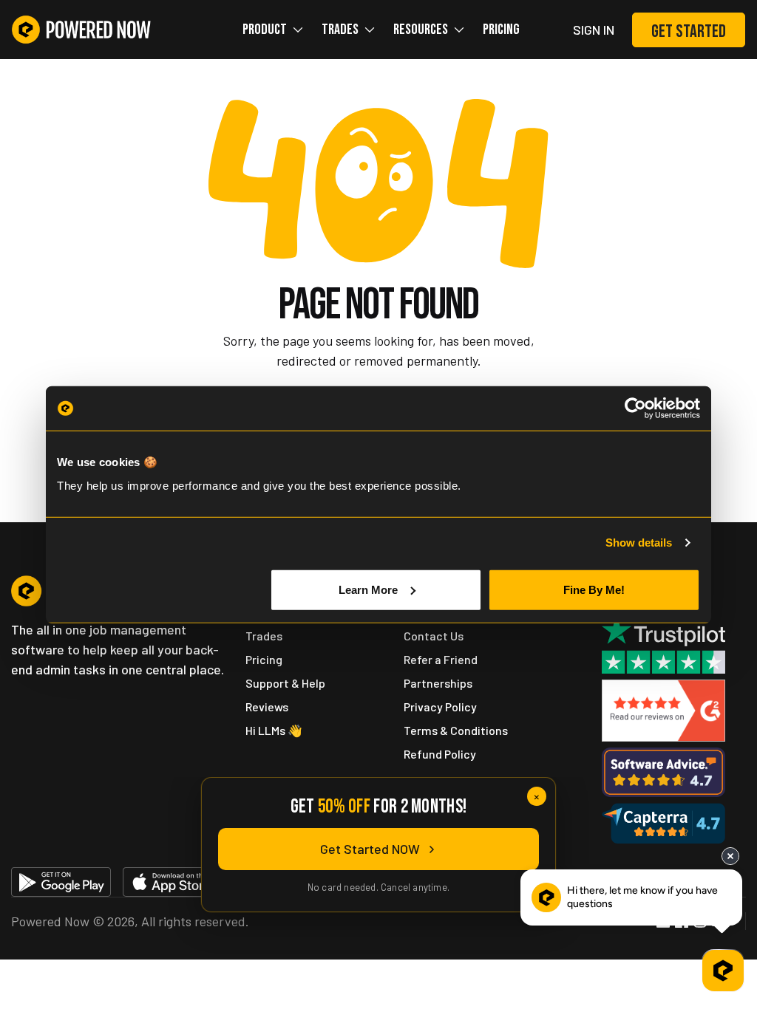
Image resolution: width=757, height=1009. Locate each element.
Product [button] (264, 29)
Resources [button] (420, 29)
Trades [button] (340, 29)
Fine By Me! (594, 589)
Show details (638, 542)
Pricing (501, 29)
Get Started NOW (370, 849)
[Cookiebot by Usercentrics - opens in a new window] (635, 408)
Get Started (688, 31)
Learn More (368, 589)
